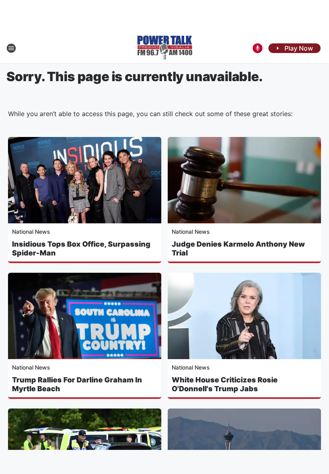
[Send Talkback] (257, 48)
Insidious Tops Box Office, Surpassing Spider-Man (81, 248)
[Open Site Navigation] (11, 48)
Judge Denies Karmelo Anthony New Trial (238, 248)
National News (31, 231)
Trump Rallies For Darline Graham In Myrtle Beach (77, 384)
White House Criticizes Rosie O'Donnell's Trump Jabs (225, 384)
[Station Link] (164, 48)
